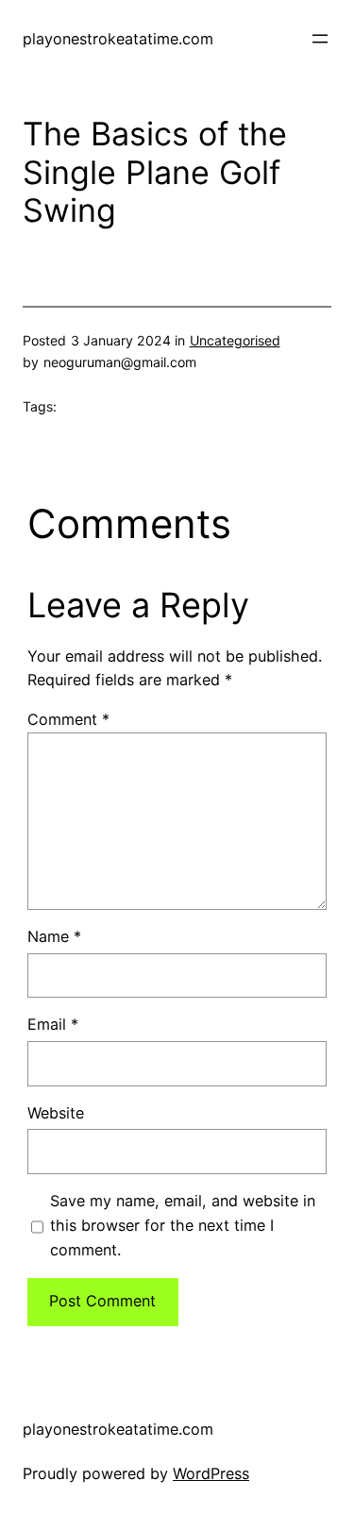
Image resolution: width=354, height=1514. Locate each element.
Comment (68, 719)
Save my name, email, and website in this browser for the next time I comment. (182, 1225)
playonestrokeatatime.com (118, 38)
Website (55, 1112)
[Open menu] (320, 38)
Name (54, 936)
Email (52, 1024)
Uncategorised (235, 340)
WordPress (211, 1473)
